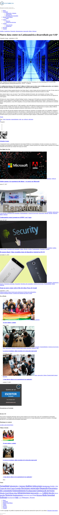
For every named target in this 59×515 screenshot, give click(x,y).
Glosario (5, 28)
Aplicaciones (9, 14)
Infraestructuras (19, 31)
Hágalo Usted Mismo (8, 17)
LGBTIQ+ (40, 493)
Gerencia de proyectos (11, 22)
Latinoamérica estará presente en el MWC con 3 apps (15, 217)
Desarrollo (12, 31)
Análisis (5, 23)
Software (34, 31)
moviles (50, 213)
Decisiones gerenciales (9, 283)
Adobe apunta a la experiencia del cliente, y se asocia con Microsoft (19, 181)
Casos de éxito (9, 24)
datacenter (8, 119)
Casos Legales (3, 249)
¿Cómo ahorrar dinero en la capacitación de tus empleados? (17, 379)
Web (16, 497)
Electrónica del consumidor (12, 15)
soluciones (30, 119)
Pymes (34, 495)
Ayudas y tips (54, 486)
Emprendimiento (24, 213)
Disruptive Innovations (52, 510)
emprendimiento (14, 119)
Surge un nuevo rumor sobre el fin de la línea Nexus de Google (18, 288)
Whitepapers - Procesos (28, 497)
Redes (7, 18)
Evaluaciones (31, 491)
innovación (25, 31)
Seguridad (42, 249)
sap (22, 119)
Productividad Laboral (27, 495)
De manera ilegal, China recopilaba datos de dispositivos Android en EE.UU (22, 252)
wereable (20, 497)
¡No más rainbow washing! (9, 322)
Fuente (1, 117)
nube (20, 119)
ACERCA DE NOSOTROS (6, 425)
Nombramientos (36, 249)
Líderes (4, 19)
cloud (4, 119)
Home (4, 10)
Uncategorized (11, 497)
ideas (15, 493)
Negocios (8, 21)
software (26, 119)
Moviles (46, 213)
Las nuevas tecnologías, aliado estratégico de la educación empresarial (20, 351)
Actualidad (5, 11)
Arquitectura (8, 26)
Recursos (5, 27)
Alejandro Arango (4, 141)
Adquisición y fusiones (11, 13)
